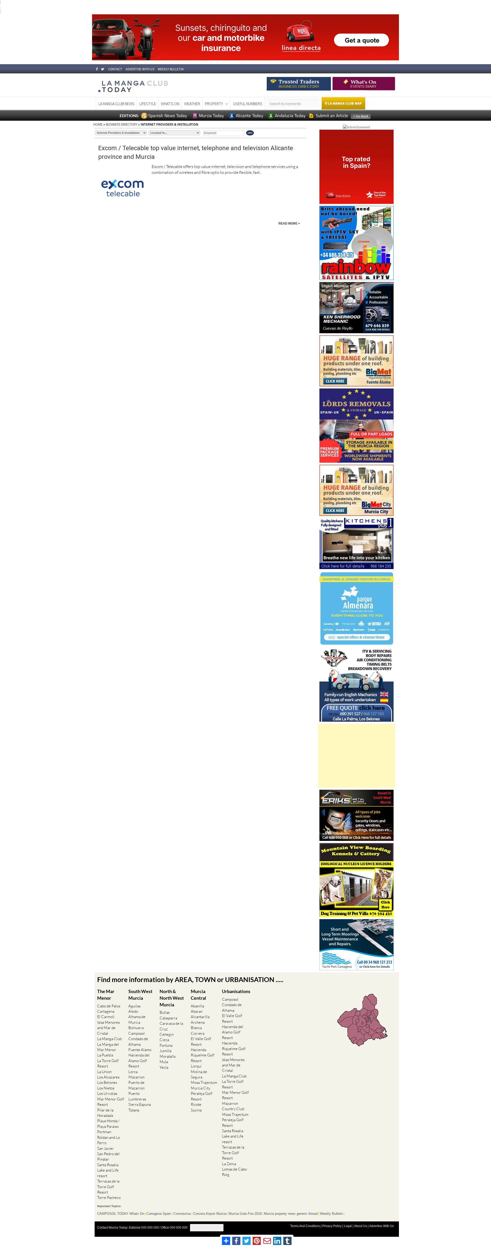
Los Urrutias (107, 1093)
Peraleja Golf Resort (201, 1096)
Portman (104, 1131)
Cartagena (105, 1011)
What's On (170, 103)
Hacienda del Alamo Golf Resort (139, 1060)
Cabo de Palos (108, 1006)
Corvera (197, 1033)
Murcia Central (198, 994)
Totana (133, 1110)
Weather (192, 103)
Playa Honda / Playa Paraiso (108, 1123)
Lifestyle (147, 103)
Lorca (133, 1071)
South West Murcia (140, 994)
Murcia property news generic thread (291, 1213)
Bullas (165, 1012)
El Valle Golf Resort (201, 1041)
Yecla (164, 1067)
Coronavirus (182, 1213)
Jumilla (165, 1050)
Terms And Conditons (305, 1226)
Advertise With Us (381, 1226)
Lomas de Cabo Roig (234, 1172)
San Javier (105, 1148)
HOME (98, 124)
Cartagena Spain (159, 1213)
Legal (348, 1226)
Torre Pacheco (109, 1197)
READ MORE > (289, 223)
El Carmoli (106, 1016)
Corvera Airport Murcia (209, 1213)
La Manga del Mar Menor (108, 1047)
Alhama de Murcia (137, 1019)
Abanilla (197, 1006)
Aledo (133, 1011)
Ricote (196, 1104)
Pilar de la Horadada (105, 1113)
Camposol (136, 1033)
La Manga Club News (116, 103)
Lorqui (196, 1066)
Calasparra (168, 1018)
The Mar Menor (105, 994)
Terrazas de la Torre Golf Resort (108, 1187)
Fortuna (166, 1045)
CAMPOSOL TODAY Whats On (120, 1213)
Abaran (197, 1011)
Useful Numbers (247, 103)
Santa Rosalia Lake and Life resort (108, 1170)
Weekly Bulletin (331, 1213)
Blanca (196, 1027)
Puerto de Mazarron (136, 1085)
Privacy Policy (332, 1226)
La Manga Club (109, 1038)
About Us (360, 1226)
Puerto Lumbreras (137, 1096)
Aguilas (134, 1006)
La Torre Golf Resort (108, 1063)
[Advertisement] (356, 756)
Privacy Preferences (207, 1227)
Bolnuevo (136, 1027)
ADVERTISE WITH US (140, 69)
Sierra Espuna (139, 1104)
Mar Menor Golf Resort (110, 1102)
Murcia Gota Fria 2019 (245, 1213)
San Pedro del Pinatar (108, 1156)
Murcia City (200, 1088)
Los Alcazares (108, 1077)
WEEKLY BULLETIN (171, 69)
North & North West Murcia (172, 997)
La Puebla (105, 1055)
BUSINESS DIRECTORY (121, 124)
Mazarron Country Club (233, 1106)
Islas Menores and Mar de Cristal (108, 1028)
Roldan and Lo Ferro (108, 1140)
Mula (164, 1061)
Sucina (196, 1110)
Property (214, 103)
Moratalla (167, 1056)
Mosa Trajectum (204, 1082)
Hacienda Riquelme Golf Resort (202, 1055)
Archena (198, 1022)
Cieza (164, 1039)
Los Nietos (105, 1088)
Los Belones (107, 1082)
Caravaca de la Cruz (171, 1026)
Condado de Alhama (138, 1041)
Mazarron (136, 1077)
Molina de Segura (199, 1074)
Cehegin (167, 1034)
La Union (104, 1071)
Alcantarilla (200, 1016)
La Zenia (229, 1163)
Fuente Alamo (139, 1049)
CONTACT (115, 69)
